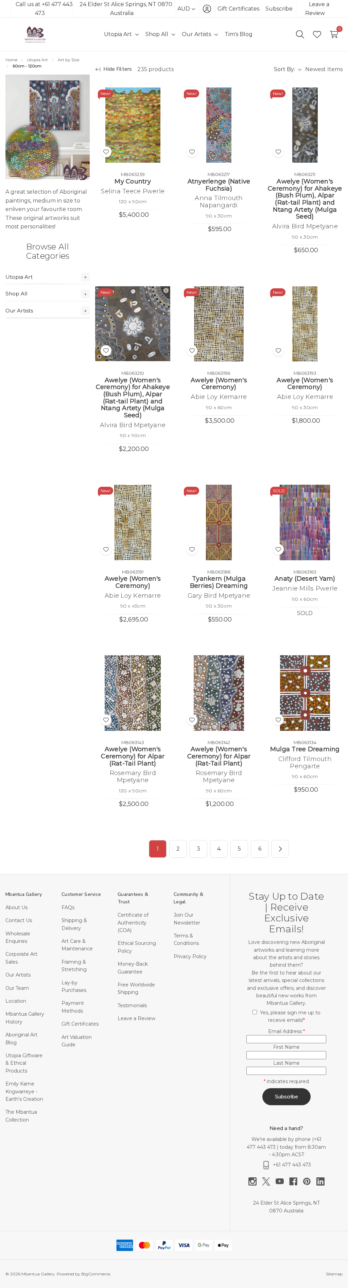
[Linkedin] (320, 1181)
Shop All (16, 293)
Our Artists (19, 310)
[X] (269, 1181)
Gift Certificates (238, 8)
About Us (16, 907)
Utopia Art (19, 277)
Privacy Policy (190, 956)
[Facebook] (296, 1181)
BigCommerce (95, 1273)
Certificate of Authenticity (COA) (133, 922)
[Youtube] (282, 1181)
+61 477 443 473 (292, 1165)
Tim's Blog (239, 34)
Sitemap (334, 1273)
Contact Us (18, 920)
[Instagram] (255, 1181)
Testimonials (132, 1005)
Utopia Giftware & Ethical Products (23, 1063)
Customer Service (81, 894)
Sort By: (284, 69)
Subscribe (279, 8)
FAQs (68, 907)
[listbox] (323, 69)
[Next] (280, 848)
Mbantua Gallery (23, 894)
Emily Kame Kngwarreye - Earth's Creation (24, 1091)
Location (15, 1001)
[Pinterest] (309, 1181)
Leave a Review (136, 1018)
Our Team (17, 988)
